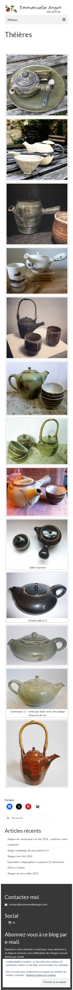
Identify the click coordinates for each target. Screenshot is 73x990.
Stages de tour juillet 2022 (22, 873)
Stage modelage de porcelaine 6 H (28, 850)
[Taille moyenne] (37, 542)
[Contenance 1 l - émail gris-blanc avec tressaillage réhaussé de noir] (37, 689)
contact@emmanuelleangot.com (27, 904)
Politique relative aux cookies (41, 975)
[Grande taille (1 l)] (37, 595)
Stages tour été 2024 (19, 856)
